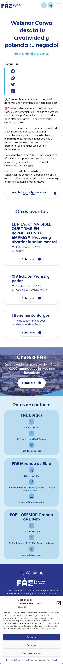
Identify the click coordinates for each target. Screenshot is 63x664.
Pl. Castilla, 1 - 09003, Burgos (31, 439)
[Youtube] (41, 573)
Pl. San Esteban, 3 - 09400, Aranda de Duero (31, 543)
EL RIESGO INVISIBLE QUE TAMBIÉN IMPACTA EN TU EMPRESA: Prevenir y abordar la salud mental (34, 233)
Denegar (32, 645)
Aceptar (31, 637)
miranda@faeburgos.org (31, 502)
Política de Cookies (15, 660)
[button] (58, 603)
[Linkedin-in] (35, 573)
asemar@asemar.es (32, 555)
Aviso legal (52, 660)
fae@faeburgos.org (31, 451)
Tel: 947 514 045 (31, 531)
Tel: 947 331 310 (31, 476)
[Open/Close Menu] (59, 5)
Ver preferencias (31, 653)
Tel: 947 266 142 (32, 427)
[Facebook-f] (22, 573)
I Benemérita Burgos (31, 315)
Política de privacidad (35, 660)
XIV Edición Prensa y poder (31, 278)
